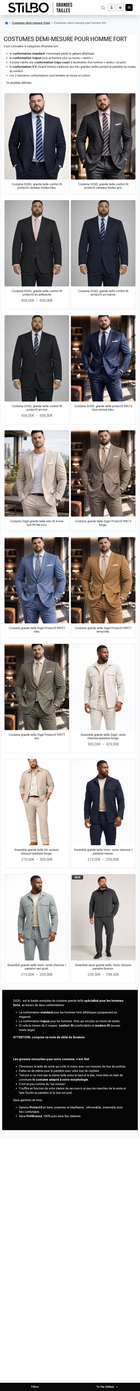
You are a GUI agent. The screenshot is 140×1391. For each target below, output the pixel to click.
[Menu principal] (129, 7)
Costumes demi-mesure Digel (31, 23)
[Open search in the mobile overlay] (103, 7)
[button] (35, 1387)
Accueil (6, 23)
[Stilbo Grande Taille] (40, 7)
